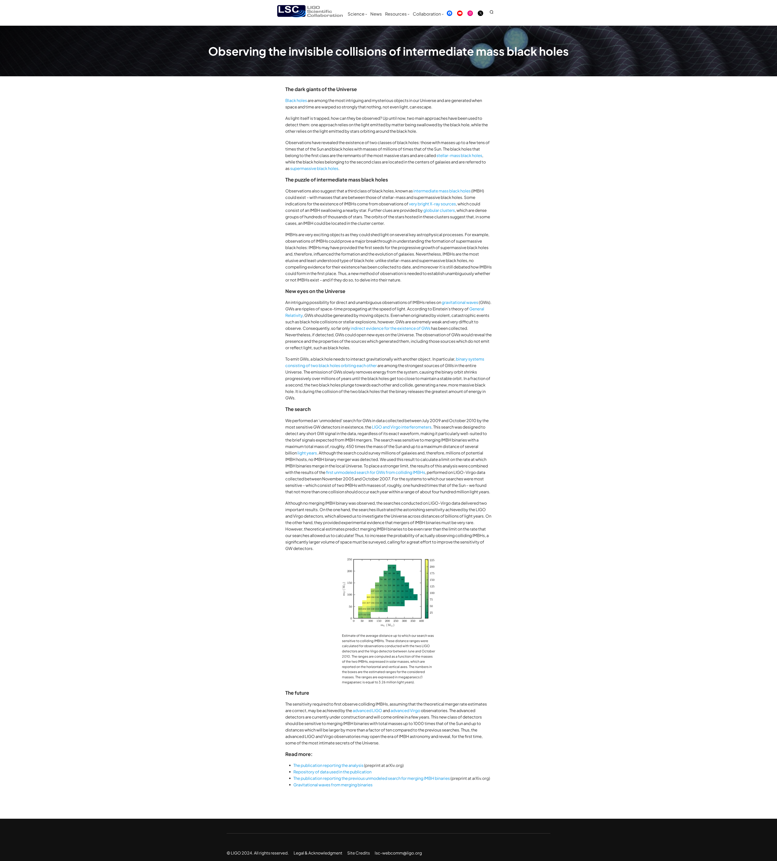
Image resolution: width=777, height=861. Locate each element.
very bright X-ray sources (432, 203)
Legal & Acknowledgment (318, 852)
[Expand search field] (493, 12)
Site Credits (358, 852)
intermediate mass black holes (442, 190)
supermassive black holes (314, 168)
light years (307, 452)
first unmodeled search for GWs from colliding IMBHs (375, 472)
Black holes (296, 100)
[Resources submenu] (409, 14)
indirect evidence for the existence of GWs (390, 328)
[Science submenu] (366, 14)
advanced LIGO (367, 710)
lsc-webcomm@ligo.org (398, 852)
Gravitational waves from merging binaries (333, 784)
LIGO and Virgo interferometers (401, 426)
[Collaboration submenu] (443, 14)
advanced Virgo (405, 710)
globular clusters (439, 210)
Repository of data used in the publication (332, 771)
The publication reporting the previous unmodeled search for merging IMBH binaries (371, 778)
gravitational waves (460, 302)
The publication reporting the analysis (328, 765)
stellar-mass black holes (459, 155)
